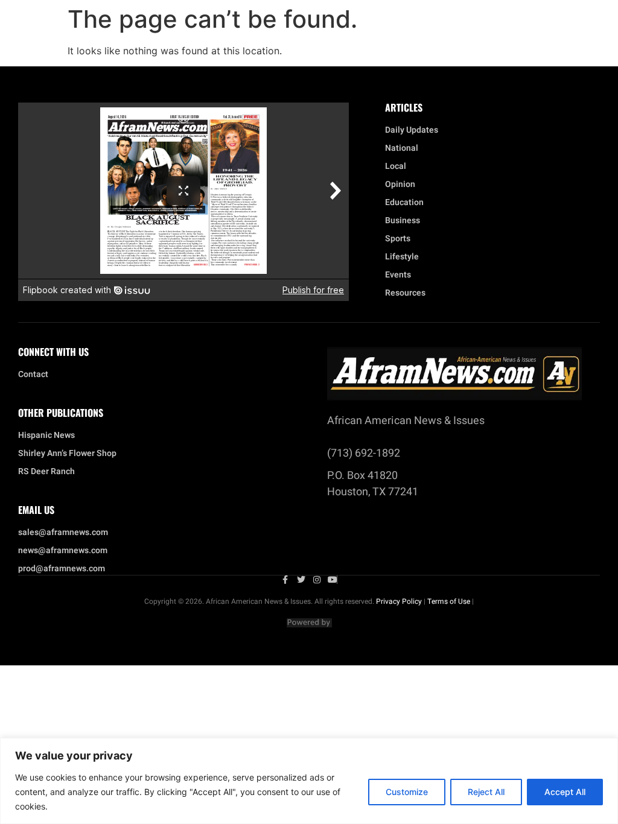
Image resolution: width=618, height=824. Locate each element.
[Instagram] (317, 579)
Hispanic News (46, 435)
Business (402, 221)
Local (395, 166)
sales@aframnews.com (63, 533)
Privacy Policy (399, 601)
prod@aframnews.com (61, 569)
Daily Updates (411, 130)
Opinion (400, 185)
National (401, 148)
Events (398, 275)
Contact (33, 375)
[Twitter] (301, 579)
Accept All (564, 792)
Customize (407, 792)
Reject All (486, 792)
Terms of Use (448, 601)
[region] (309, 781)
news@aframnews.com (62, 551)
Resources (405, 293)
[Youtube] (332, 579)
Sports (397, 239)
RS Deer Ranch (46, 472)
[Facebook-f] (285, 579)
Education (404, 203)
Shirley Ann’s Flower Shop (67, 454)
